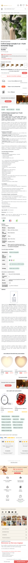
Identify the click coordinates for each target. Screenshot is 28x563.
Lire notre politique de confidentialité (7, 548)
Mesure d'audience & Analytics (8, 555)
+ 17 (26, 65)
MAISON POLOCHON (5, 41)
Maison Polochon (11, 227)
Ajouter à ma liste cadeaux (14, 76)
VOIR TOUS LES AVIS (14, 462)
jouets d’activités (6, 339)
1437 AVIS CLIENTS (19, 437)
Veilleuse (12, 12)
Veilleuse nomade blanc (6, 427)
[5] (10, 411)
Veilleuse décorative (6, 416)
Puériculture (5, 12)
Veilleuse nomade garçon (18, 422)
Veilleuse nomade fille (6, 422)
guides (14, 340)
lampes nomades (23, 308)
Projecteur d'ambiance (6, 419)
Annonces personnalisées (7, 556)
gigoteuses (3, 337)
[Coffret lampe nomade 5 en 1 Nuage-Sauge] (21, 65)
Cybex (16, 407)
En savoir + (25, 87)
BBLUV (2, 407)
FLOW (2, 369)
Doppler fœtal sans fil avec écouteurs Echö (9, 408)
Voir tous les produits (23, 377)
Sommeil (9, 12)
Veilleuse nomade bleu (17, 424)
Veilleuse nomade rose (6, 424)
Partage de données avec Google (8, 552)
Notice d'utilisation (14, 285)
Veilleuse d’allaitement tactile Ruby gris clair (9, 371)
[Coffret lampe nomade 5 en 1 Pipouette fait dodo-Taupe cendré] (17, 65)
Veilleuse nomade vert (18, 427)
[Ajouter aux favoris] (27, 50)
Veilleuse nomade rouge (7, 430)
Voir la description (4, 47)
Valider (24, 72)
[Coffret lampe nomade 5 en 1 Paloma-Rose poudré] (12, 65)
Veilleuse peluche (15, 416)
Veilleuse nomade (16, 12)
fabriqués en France (12, 320)
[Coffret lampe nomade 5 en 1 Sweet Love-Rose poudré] (7, 65)
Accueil (2, 12)
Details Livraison (23, 82)
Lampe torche (16, 419)
